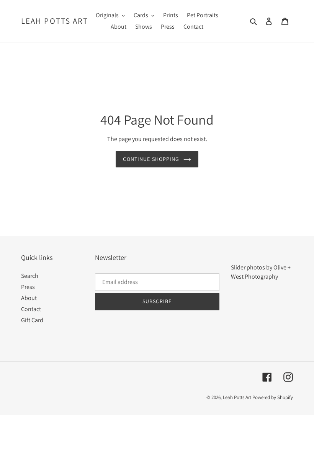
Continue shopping (151, 159)
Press (28, 287)
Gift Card (32, 320)
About (29, 298)
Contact (31, 309)
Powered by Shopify (272, 397)
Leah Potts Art (54, 21)
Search (29, 276)
